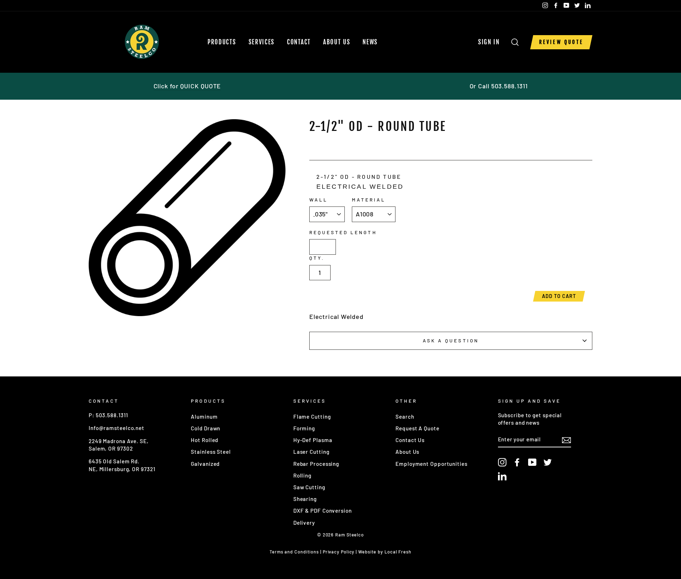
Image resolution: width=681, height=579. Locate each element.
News (370, 42)
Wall (318, 200)
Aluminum (204, 416)
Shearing (305, 499)
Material (369, 200)
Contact (299, 42)
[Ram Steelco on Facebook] (517, 462)
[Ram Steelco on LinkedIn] (502, 476)
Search (404, 416)
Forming (304, 428)
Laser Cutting (311, 451)
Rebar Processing (316, 464)
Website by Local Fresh (384, 552)
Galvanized (205, 464)
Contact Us (410, 440)
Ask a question (451, 340)
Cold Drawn (205, 428)
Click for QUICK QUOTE (187, 86)
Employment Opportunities (431, 464)
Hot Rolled (204, 440)
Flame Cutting (312, 416)
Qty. (317, 258)
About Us (336, 42)
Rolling (302, 475)
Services (262, 42)
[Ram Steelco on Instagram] (502, 462)
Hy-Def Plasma (312, 440)
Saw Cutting (309, 487)
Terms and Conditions (294, 552)
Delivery (304, 522)
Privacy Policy (339, 552)
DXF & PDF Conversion (322, 510)
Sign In (491, 42)
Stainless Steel (211, 451)
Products (221, 42)
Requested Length (343, 232)
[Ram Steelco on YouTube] (532, 462)
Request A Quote (417, 428)
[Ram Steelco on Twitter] (547, 462)
